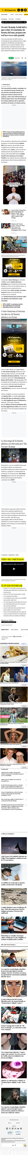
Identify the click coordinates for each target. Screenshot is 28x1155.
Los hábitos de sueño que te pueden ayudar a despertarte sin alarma (13, 883)
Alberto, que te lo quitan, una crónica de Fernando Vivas (11, 780)
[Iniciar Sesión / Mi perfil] (25, 10)
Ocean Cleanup (14, 629)
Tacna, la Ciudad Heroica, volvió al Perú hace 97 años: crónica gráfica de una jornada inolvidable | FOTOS (12, 793)
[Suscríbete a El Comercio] (21, 10)
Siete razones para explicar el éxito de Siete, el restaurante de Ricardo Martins (12, 799)
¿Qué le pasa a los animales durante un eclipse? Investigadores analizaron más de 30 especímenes (14, 858)
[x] (10, 1128)
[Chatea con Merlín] (18, 10)
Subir (13, 1145)
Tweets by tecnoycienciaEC (6, 625)
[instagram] (13, 1128)
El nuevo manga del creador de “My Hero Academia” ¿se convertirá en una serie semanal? (13, 1027)
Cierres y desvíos (19, 14)
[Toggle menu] (2, 10)
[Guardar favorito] (22, 58)
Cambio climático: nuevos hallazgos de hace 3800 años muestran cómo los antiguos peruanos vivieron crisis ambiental (14, 910)
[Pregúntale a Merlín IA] (25, 1145)
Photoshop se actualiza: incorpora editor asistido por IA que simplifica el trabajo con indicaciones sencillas (13, 937)
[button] (14, 569)
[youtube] (15, 1128)
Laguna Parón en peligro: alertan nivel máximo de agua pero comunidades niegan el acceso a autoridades (12, 774)
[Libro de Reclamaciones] (18, 1133)
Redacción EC (6, 84)
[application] (14, 569)
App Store (10, 1123)
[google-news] (21, 1128)
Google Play (18, 1123)
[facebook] (7, 1128)
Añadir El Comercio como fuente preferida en (14, 22)
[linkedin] (18, 1128)
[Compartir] (25, 58)
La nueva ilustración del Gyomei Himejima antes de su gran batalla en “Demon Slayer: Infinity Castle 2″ (13, 1001)
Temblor (12, 14)
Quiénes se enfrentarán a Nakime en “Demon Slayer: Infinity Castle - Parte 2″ (13, 1082)
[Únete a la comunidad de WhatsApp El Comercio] (11, 58)
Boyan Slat (20, 380)
